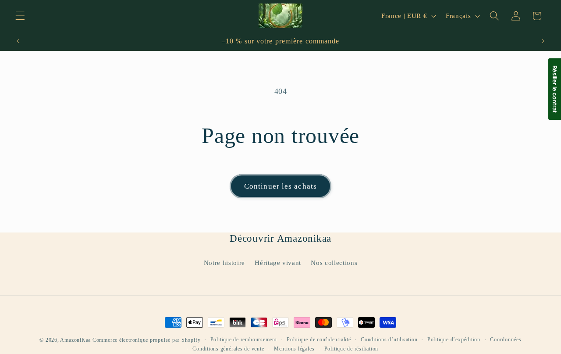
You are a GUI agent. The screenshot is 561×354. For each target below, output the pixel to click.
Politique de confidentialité (319, 339)
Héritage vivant (278, 262)
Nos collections (334, 262)
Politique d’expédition (453, 339)
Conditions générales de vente (228, 349)
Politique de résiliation (351, 349)
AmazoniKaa (75, 340)
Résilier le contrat (554, 89)
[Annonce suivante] (543, 41)
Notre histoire (224, 262)
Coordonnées (505, 339)
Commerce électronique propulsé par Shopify (146, 340)
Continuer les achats (280, 186)
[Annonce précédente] (18, 41)
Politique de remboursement (243, 339)
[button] (20, 15)
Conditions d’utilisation (389, 339)
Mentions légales (294, 349)
